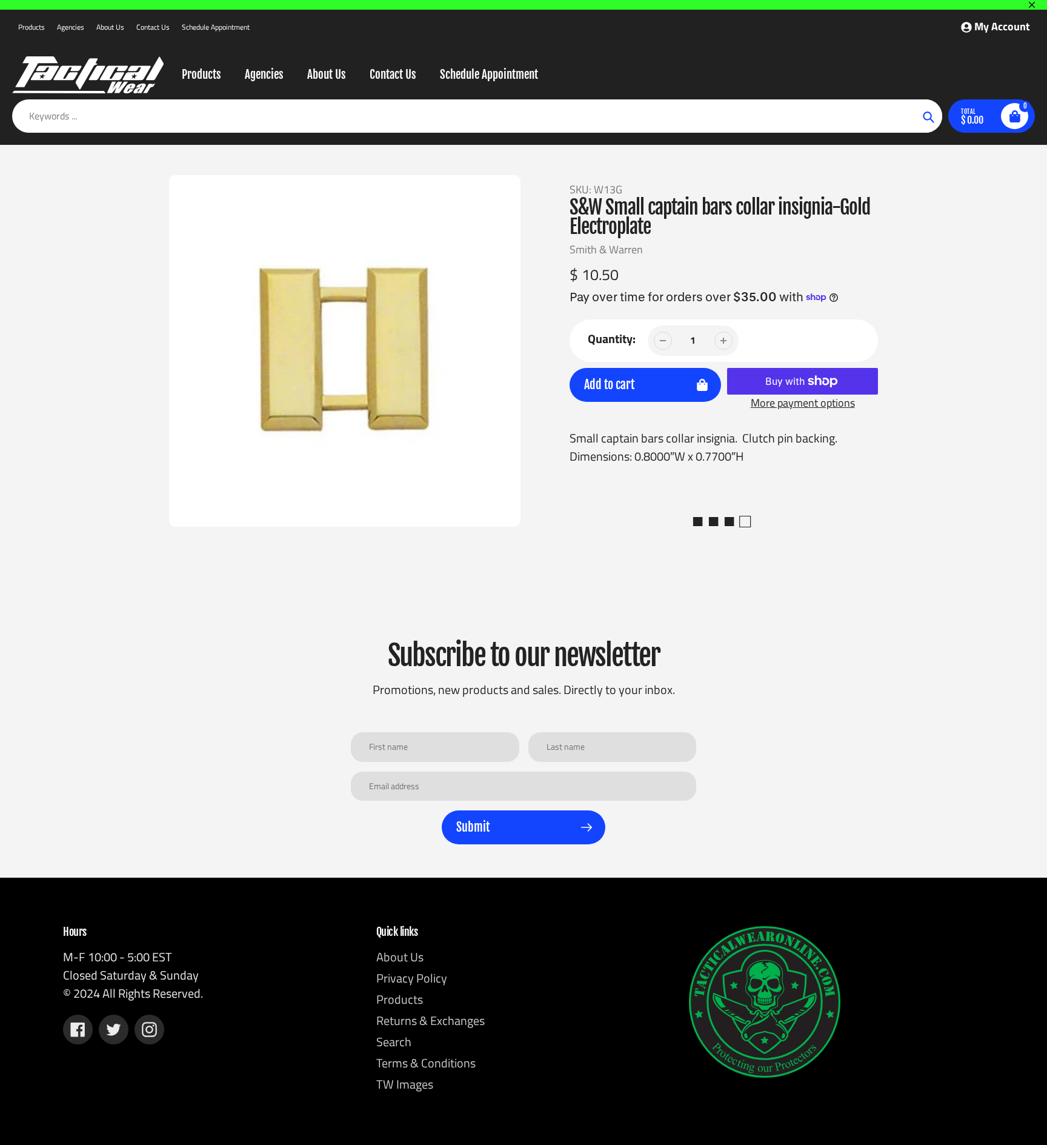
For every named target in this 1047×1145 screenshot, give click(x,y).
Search (393, 1041)
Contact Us (153, 27)
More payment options (803, 403)
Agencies (70, 27)
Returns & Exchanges (430, 1020)
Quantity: (612, 339)
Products (31, 27)
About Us (110, 27)
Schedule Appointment (216, 27)
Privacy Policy (411, 978)
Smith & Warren (606, 249)
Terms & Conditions (426, 1062)
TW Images (404, 1084)
